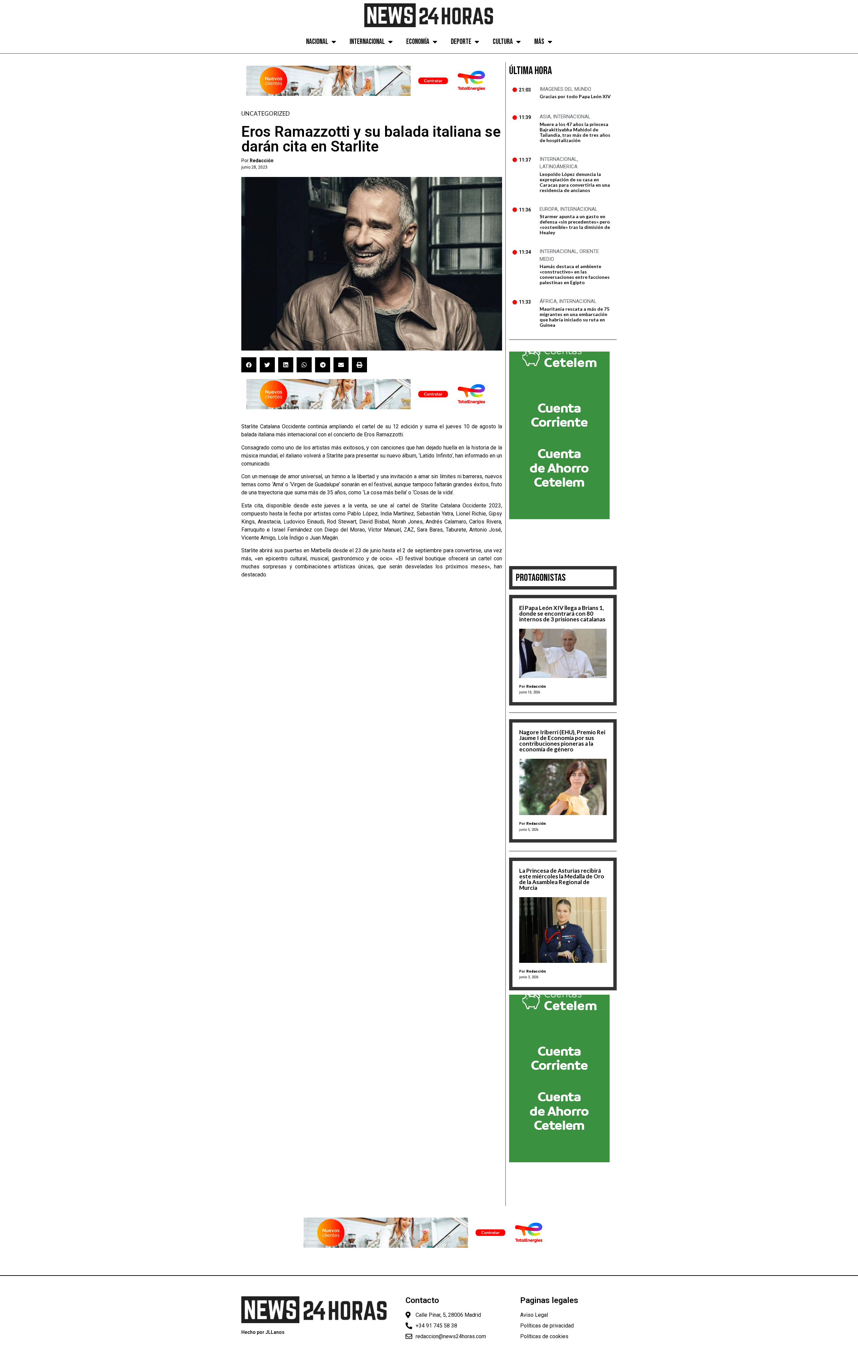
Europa (549, 209)
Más (539, 41)
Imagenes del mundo (565, 89)
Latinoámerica (558, 167)
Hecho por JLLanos (263, 1332)
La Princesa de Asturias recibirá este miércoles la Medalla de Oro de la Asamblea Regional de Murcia (561, 879)
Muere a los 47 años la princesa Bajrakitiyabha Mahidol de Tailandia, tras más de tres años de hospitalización (575, 132)
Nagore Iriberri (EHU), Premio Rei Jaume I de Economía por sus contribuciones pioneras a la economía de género (562, 741)
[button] (248, 364)
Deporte (461, 41)
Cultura (503, 41)
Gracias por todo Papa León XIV (575, 96)
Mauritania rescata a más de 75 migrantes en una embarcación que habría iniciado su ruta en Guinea (574, 317)
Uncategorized (265, 113)
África (548, 301)
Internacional (367, 41)
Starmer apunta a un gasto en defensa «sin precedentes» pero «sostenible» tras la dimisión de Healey (575, 224)
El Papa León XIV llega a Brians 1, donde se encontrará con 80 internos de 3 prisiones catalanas (562, 613)
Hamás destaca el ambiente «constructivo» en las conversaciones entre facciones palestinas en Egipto (575, 274)
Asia (545, 117)
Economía (417, 41)
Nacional (317, 41)
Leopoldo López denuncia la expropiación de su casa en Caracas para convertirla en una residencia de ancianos (575, 182)
